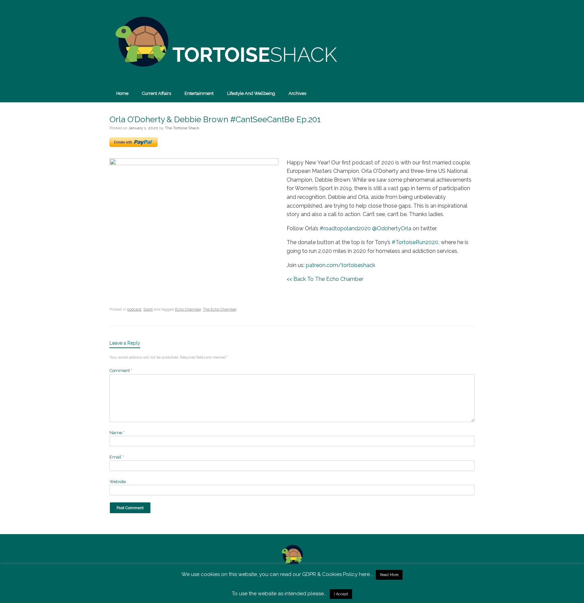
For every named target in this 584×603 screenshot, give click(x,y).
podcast (134, 309)
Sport (148, 309)
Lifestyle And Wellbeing (251, 93)
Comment (121, 370)
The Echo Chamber (219, 309)
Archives (297, 93)
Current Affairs (156, 93)
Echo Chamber (188, 309)
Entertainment (199, 93)
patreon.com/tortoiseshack (340, 265)
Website (118, 481)
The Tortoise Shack (182, 128)
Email (117, 457)
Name (117, 432)
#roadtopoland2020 (345, 228)
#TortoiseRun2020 (415, 242)
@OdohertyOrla (391, 228)
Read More (389, 575)
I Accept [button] (341, 594)
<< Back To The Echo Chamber (325, 279)
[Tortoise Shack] (224, 42)
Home (122, 93)
